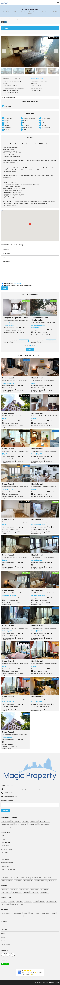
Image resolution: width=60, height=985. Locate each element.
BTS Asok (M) (6, 821)
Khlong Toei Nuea (7, 880)
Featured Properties (5, 944)
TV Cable (21, 916)
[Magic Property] (4, 2)
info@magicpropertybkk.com (10, 796)
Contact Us (3, 941)
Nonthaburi (19, 901)
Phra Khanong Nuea (40, 880)
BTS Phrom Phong (20, 824)
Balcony (26, 913)
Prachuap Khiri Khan (51, 901)
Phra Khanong (28, 880)
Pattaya (36, 901)
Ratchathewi (17, 892)
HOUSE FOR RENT (5, 866)
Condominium (16, 81)
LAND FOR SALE (5, 852)
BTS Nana (25, 821)
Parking (4, 916)
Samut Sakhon (14, 904)
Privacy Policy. (17, 283)
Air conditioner (17, 913)
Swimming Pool (12, 916)
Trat (22, 904)
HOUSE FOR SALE (5, 846)
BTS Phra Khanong (7, 824)
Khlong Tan (25, 877)
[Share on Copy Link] (2, 22)
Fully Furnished (45, 913)
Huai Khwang (24, 889)
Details (23, 341)
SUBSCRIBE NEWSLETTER (7, 800)
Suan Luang (52, 880)
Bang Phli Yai (14, 877)
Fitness (37, 913)
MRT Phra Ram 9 (6, 827)
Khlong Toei (47, 877)
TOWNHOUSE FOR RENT (7, 862)
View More (30, 349)
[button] (56, 51)
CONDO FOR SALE (5, 842)
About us (3, 933)
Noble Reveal (8, 378)
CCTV (31, 913)
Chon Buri (11, 901)
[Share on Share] (5, 22)
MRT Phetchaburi (44, 824)
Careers (3, 937)
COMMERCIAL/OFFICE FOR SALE (9, 856)
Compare (14, 341)
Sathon (26, 892)
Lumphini (18, 880)
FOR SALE (3, 835)
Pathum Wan (44, 889)
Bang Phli (14, 889)
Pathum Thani (28, 901)
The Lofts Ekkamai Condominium (12, 319)
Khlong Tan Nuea (36, 877)
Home (2, 925)
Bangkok (14, 90)
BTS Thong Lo (33, 824)
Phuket (42, 901)
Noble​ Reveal (8, 555)
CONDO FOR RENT (5, 859)
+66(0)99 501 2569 (8, 792)
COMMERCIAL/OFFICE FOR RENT (9, 869)
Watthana (44, 892)
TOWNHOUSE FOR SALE (7, 849)
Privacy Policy (4, 929)
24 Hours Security (6, 913)
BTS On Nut (34, 821)
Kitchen (53, 913)
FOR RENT (3, 839)
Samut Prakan (5, 904)
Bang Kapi (5, 877)
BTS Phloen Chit (44, 821)
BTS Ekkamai (16, 821)
